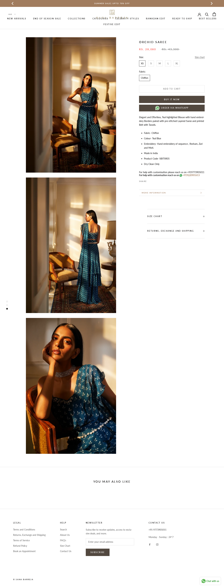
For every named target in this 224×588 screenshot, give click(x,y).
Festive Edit (112, 24)
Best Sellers (208, 18)
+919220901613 (191, 175)
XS (142, 63)
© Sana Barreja (23, 579)
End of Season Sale (47, 18)
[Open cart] (214, 14)
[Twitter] (154, 180)
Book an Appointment (24, 551)
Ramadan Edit (155, 18)
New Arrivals (16, 18)
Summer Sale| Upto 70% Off (112, 3)
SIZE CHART (154, 216)
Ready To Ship (182, 18)
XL (176, 63)
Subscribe (98, 552)
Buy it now (172, 99)
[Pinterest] (158, 180)
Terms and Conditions (24, 529)
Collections (76, 18)
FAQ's (63, 540)
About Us (65, 535)
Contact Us (65, 551)
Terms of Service (21, 540)
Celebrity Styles (127, 18)
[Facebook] (150, 180)
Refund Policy (20, 545)
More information (154, 193)
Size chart (200, 57)
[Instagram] (157, 544)
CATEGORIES (100, 18)
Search (63, 529)
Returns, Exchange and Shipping (170, 231)
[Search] (207, 14)
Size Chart (65, 545)
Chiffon (144, 77)
